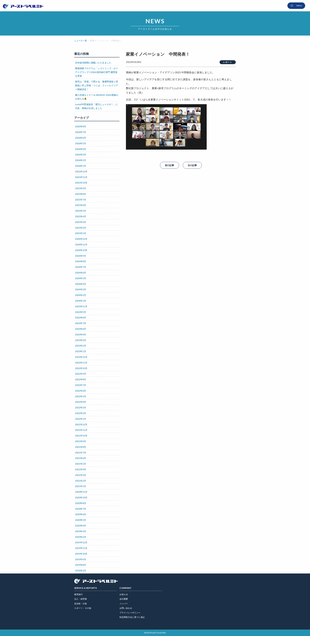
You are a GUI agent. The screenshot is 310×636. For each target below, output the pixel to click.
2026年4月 (80, 149)
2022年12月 (81, 357)
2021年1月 (80, 486)
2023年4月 (80, 334)
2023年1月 (80, 351)
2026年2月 (80, 160)
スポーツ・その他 (82, 608)
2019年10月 (81, 553)
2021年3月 (80, 475)
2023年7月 (80, 323)
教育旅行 (78, 594)
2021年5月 (80, 463)
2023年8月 (80, 317)
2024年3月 (80, 289)
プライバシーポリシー (129, 612)
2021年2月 (80, 480)
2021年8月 (80, 447)
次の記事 (192, 165)
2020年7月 (80, 508)
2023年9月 (80, 312)
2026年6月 (80, 137)
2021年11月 (81, 430)
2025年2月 (80, 227)
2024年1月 (80, 300)
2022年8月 (80, 379)
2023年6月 (80, 328)
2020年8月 (80, 503)
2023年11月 (81, 306)
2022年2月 (80, 413)
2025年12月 (81, 171)
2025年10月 (81, 182)
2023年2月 (80, 345)
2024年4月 (80, 284)
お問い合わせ (125, 608)
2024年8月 (80, 261)
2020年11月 (81, 491)
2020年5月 (80, 520)
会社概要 (123, 599)
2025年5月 (80, 210)
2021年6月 (80, 458)
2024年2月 (80, 295)
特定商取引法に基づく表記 (132, 617)
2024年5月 (80, 278)
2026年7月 (80, 132)
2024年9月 (80, 255)
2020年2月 (80, 537)
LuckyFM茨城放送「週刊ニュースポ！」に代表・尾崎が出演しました (96, 106)
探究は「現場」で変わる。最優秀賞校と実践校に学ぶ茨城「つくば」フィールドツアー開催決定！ (96, 85)
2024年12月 (81, 238)
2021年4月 (80, 469)
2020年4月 (80, 525)
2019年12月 (81, 542)
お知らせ (123, 594)
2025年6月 (80, 205)
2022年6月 (80, 390)
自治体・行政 (80, 603)
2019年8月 (80, 564)
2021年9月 (80, 441)
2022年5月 (80, 396)
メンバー (123, 603)
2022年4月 (80, 401)
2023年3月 (80, 340)
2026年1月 (80, 165)
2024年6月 (80, 272)
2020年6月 (80, 514)
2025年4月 (80, 216)
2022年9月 (80, 373)
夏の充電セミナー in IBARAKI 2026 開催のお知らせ (96, 97)
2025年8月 (80, 194)
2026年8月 (80, 126)
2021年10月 (81, 435)
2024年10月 (81, 250)
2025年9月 (80, 188)
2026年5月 (80, 143)
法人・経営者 (80, 599)
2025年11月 (81, 177)
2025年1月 (80, 233)
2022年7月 (80, 385)
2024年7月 (80, 267)
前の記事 (169, 165)
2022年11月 (81, 362)
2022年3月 (80, 407)
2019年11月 (81, 548)
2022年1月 (80, 418)
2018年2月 (80, 570)
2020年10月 (81, 497)
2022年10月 (81, 368)
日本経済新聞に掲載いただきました (93, 62)
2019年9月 (80, 559)
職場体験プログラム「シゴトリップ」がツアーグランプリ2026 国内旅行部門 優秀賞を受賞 (96, 72)
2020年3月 (80, 531)
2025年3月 (80, 222)
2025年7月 (80, 199)
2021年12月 (81, 424)
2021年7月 (80, 452)
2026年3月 (80, 154)
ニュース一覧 (80, 40)
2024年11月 (81, 244)
